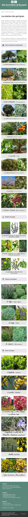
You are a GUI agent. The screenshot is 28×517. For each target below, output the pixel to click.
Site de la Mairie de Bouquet (14, 5)
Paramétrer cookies (23, 514)
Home (2, 11)
